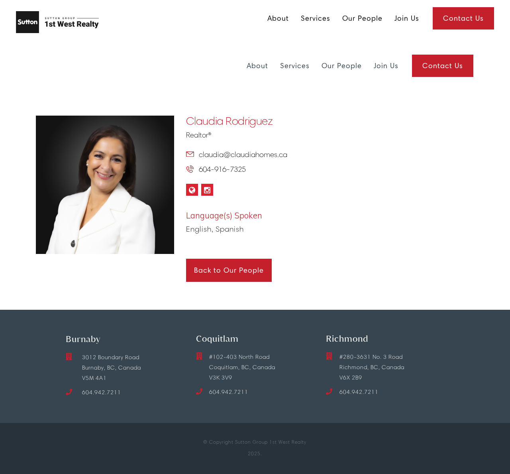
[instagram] (207, 190)
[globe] (192, 190)
